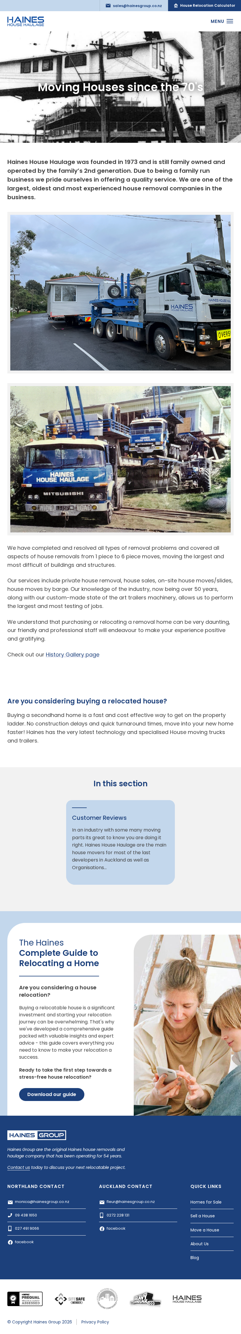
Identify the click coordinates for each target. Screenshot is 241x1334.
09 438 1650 (26, 1215)
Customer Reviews (99, 818)
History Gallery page (72, 654)
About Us (199, 1244)
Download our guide (51, 1094)
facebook (24, 1242)
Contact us (18, 1167)
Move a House (204, 1230)
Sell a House (202, 1216)
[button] (221, 21)
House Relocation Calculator (207, 5)
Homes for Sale (206, 1202)
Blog (194, 1258)
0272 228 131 (118, 1215)
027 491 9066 (27, 1228)
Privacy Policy (95, 1322)
